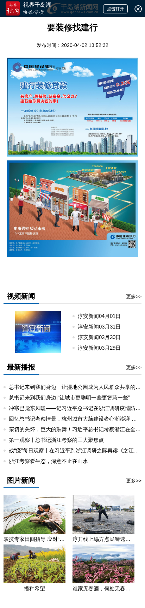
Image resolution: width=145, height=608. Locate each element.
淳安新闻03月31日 (102, 327)
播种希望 (34, 588)
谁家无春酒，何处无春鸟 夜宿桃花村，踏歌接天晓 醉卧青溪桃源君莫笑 (103, 588)
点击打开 (115, 8)
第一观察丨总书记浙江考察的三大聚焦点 (56, 440)
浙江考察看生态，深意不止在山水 (48, 461)
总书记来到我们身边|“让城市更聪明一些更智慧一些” (69, 398)
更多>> (133, 296)
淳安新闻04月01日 (102, 316)
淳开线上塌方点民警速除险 (103, 539)
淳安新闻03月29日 (102, 348)
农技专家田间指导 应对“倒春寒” (34, 539)
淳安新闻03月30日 (102, 337)
